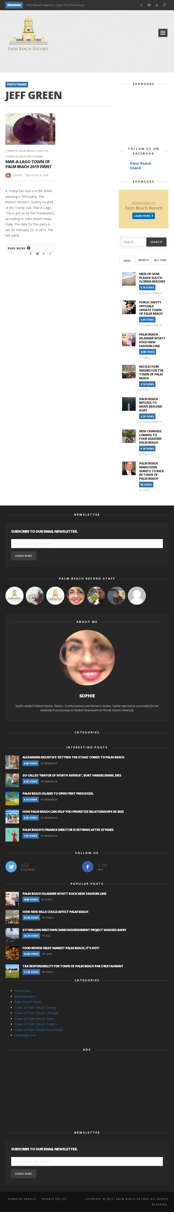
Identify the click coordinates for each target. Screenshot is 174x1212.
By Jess (46, 935)
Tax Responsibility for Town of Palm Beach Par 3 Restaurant (72, 966)
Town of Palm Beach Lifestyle (26, 150)
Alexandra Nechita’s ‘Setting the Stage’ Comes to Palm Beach (73, 757)
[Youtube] (157, 5)
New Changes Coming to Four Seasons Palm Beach (150, 437)
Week (127, 260)
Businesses (22, 991)
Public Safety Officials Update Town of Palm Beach (150, 308)
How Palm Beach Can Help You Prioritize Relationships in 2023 (72, 811)
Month (143, 260)
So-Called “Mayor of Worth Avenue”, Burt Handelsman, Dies (71, 775)
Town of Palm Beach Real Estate (38, 1030)
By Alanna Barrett (150, 293)
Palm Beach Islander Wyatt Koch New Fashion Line (152, 340)
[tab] (127, 260)
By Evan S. (145, 357)
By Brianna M (49, 763)
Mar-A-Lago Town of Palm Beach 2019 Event (28, 164)
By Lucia (47, 954)
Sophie (17, 175)
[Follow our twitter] (11, 866)
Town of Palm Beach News (34, 1018)
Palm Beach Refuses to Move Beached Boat (150, 404)
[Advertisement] (87, 63)
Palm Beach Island (140, 165)
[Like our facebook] (87, 866)
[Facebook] (141, 5)
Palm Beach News (27, 1002)
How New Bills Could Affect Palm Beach (55, 912)
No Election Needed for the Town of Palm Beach (151, 372)
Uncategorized (25, 1035)
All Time (160, 260)
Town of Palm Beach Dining (35, 1007)
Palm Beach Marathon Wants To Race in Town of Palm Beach (151, 471)
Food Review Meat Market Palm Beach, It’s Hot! (61, 948)
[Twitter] (149, 5)
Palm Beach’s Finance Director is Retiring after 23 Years (68, 829)
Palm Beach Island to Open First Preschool (55, 5)
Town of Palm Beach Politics (35, 1024)
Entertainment (24, 996)
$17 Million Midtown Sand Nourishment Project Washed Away (74, 930)
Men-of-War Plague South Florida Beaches (152, 278)
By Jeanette (146, 454)
